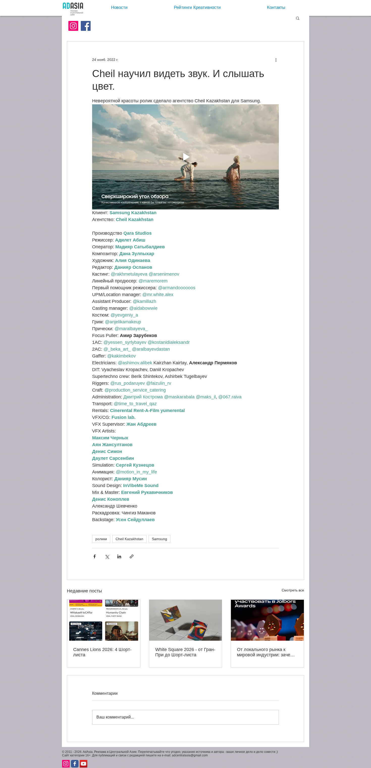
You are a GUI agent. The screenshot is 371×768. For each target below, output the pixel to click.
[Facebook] (86, 26)
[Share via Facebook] (94, 556)
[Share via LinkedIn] (119, 556)
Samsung (159, 539)
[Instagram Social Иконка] (73, 26)
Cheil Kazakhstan (129, 539)
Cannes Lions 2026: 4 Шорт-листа (102, 652)
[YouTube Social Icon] (83, 763)
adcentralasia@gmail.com (190, 755)
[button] (297, 18)
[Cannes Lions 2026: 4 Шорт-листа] (103, 620)
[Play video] (185, 156)
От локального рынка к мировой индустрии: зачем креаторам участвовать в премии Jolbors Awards (265, 652)
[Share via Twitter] (106, 556)
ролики (101, 539)
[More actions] (276, 60)
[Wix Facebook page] (74, 763)
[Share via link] (131, 556)
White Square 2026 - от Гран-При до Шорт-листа (185, 652)
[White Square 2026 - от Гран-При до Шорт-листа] (185, 620)
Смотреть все (293, 590)
